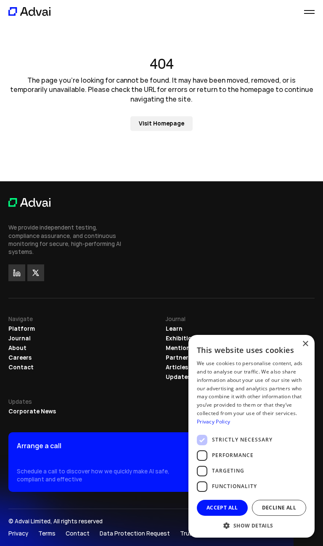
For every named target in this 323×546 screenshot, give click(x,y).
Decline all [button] (279, 507)
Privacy (18, 533)
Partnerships (185, 357)
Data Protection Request (135, 533)
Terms (47, 533)
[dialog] (251, 436)
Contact (21, 367)
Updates (178, 377)
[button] (251, 525)
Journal (19, 338)
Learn (174, 328)
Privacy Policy (213, 421)
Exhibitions (182, 338)
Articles (177, 367)
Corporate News (32, 411)
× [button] (305, 344)
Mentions (179, 348)
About (17, 348)
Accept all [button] (222, 507)
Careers (20, 357)
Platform (21, 328)
